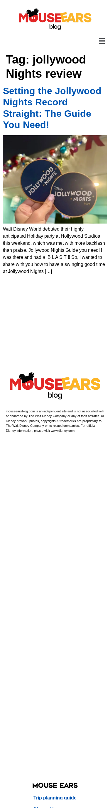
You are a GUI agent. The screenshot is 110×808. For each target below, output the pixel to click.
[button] (102, 41)
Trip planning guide (55, 797)
